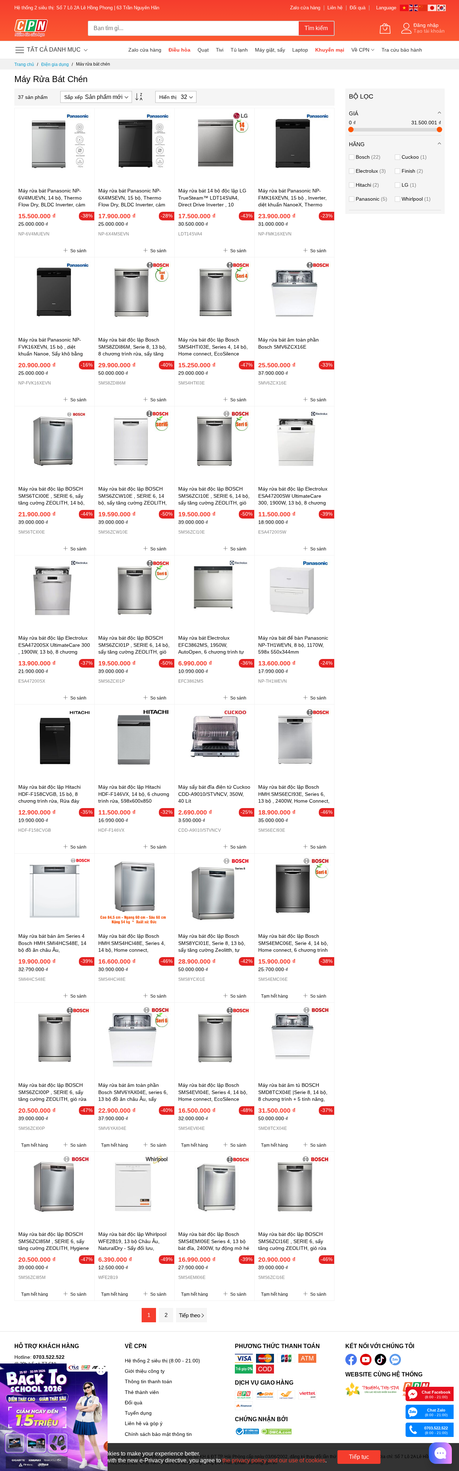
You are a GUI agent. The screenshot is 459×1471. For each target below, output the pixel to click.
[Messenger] (413, 1393)
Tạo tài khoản (429, 31)
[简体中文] (423, 7)
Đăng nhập (426, 25)
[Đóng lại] (101, 1370)
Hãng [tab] (357, 144)
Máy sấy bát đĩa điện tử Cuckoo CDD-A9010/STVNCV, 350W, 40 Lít (214, 794)
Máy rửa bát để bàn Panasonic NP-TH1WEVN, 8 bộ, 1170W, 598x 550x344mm (293, 645)
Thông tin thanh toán (148, 1381)
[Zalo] (413, 1411)
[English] (413, 7)
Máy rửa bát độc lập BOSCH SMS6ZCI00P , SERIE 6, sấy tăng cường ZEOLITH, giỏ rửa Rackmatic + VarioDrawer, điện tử (53, 1099)
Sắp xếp (73, 97)
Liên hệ (334, 7)
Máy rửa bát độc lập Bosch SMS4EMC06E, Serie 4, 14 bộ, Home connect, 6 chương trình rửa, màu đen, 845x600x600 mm (293, 949)
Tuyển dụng (138, 1413)
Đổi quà (357, 7)
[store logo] (31, 28)
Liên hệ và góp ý (143, 1423)
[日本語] (432, 7)
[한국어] (441, 7)
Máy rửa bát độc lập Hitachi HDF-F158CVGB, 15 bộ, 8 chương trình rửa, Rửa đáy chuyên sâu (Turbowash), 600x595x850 (49, 800)
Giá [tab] (353, 113)
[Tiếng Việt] (404, 7)
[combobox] (193, 28)
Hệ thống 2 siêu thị (146, 1360)
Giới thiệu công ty (145, 1371)
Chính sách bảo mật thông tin (158, 1434)
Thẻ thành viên (142, 1392)
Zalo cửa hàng (305, 7)
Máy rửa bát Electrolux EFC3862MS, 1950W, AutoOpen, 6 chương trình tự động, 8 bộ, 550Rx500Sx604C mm (212, 651)
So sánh (77, 250)
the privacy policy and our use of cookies (273, 1460)
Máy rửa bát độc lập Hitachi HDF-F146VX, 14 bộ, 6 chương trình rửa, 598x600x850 (133, 794)
